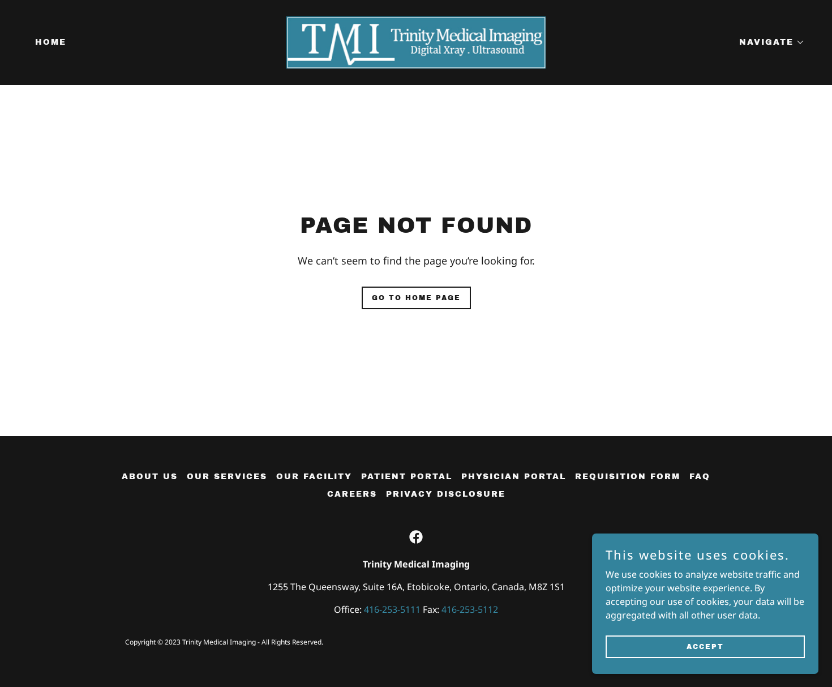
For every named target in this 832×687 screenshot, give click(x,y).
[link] (416, 41)
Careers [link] (352, 494)
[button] (768, 42)
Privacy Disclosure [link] (445, 494)
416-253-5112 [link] (469, 609)
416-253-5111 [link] (392, 609)
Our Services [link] (227, 476)
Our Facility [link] (314, 476)
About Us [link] (150, 476)
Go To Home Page (416, 298)
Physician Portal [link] (513, 476)
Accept (705, 646)
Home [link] (50, 42)
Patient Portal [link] (406, 476)
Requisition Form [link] (627, 476)
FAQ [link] (699, 476)
